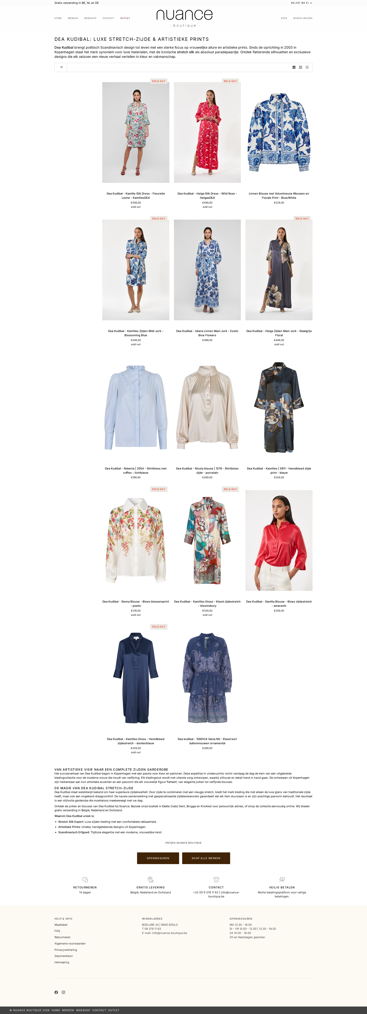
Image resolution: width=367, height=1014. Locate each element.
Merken (68, 1010)
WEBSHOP (83, 1010)
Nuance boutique (27, 1010)
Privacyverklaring (65, 949)
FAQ (57, 930)
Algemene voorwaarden (70, 943)
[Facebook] (56, 992)
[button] (73, 18)
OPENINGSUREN (158, 858)
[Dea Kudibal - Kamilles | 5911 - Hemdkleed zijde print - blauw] (279, 407)
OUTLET (113, 1010)
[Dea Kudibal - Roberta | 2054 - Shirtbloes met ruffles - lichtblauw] (135, 407)
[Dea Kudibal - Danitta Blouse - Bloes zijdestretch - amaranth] (279, 540)
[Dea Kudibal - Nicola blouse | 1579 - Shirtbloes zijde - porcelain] (207, 407)
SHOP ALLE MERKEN (206, 858)
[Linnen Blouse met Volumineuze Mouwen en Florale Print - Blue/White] (279, 132)
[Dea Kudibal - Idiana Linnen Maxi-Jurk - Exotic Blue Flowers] (207, 270)
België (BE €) (300, 3)
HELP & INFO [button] (63, 918)
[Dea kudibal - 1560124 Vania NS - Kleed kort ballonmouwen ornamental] (207, 678)
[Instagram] (63, 992)
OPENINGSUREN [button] (241, 918)
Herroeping (61, 962)
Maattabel (60, 924)
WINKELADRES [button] (152, 918)
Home (56, 1010)
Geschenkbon (63, 956)
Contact (99, 1010)
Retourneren (62, 937)
